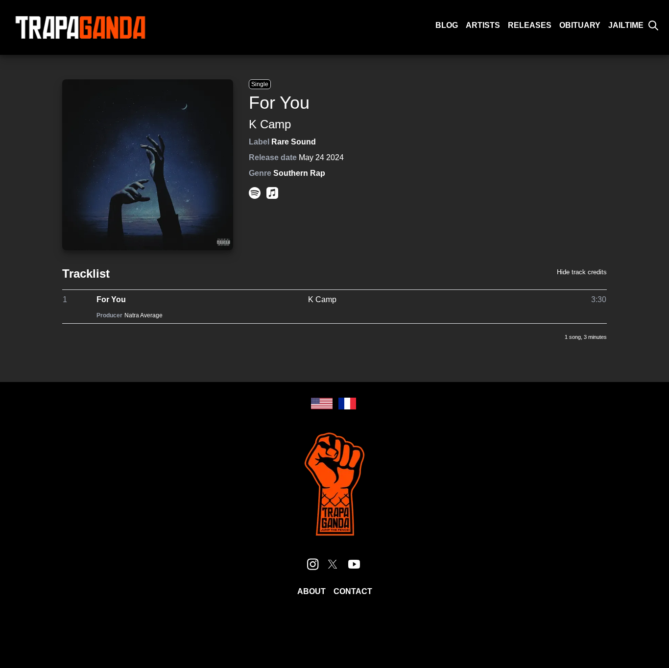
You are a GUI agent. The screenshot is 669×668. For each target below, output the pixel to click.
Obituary (579, 25)
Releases (529, 25)
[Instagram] (313, 564)
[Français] (347, 403)
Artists (483, 25)
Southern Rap (299, 173)
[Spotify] (255, 193)
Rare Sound (293, 142)
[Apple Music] (272, 193)
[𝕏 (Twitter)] (332, 564)
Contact (353, 591)
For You (111, 299)
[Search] (653, 25)
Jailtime (626, 25)
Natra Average (143, 315)
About (311, 591)
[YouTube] (354, 564)
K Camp (270, 124)
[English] (322, 403)
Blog (446, 25)
